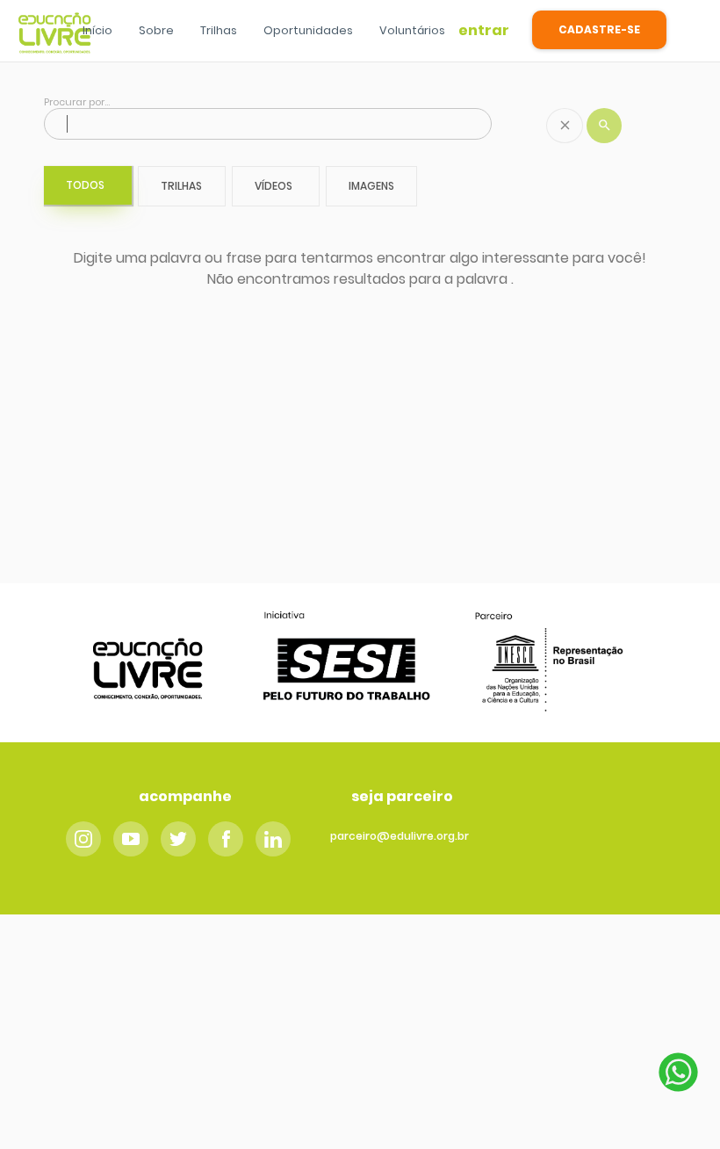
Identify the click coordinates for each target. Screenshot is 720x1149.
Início (97, 30)
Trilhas (218, 30)
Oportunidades (308, 30)
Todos (85, 184)
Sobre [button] (156, 30)
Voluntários (412, 30)
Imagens (371, 185)
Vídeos (273, 185)
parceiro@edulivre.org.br (399, 835)
